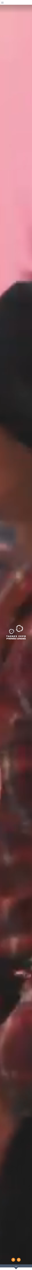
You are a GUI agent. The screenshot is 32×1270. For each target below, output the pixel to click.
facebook (13, 1259)
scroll (16, 1266)
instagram (18, 1259)
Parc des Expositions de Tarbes (16, 634)
